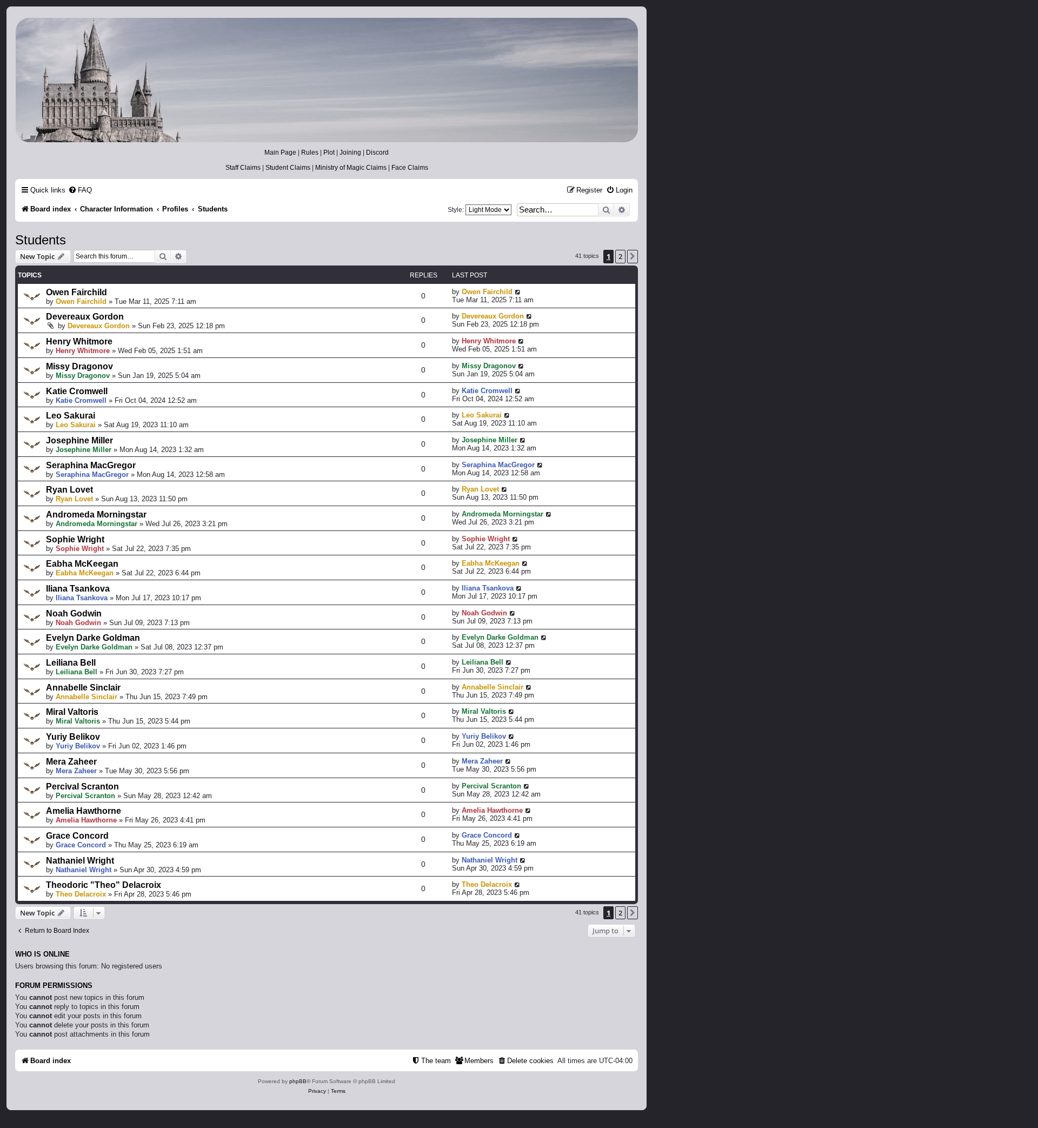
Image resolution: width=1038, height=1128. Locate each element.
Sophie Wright (75, 539)
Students (40, 240)
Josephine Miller (79, 440)
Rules (309, 152)
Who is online (42, 954)
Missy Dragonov (79, 366)
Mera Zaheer (71, 761)
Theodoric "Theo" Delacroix (103, 885)
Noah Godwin (74, 613)
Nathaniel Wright (80, 860)
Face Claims (409, 167)
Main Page (280, 152)
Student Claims (287, 167)
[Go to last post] (518, 292)
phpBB (298, 1081)
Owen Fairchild (76, 292)
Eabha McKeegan (82, 563)
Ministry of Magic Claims (351, 167)
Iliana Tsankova (78, 588)
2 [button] (620, 256)
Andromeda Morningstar (96, 514)
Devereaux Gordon (85, 316)
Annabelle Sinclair (83, 687)
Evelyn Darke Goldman (93, 637)
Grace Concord (77, 835)
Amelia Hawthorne (83, 810)
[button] (632, 256)
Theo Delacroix (81, 894)
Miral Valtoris (72, 711)
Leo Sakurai (70, 415)
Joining (350, 152)
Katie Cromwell (77, 391)
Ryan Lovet (69, 489)
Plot (329, 152)
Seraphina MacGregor (91, 465)
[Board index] (326, 80)
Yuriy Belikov (73, 736)
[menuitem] (80, 190)
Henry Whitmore (79, 341)
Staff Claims (243, 167)
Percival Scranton (82, 786)
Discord (377, 152)
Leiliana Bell (71, 662)
